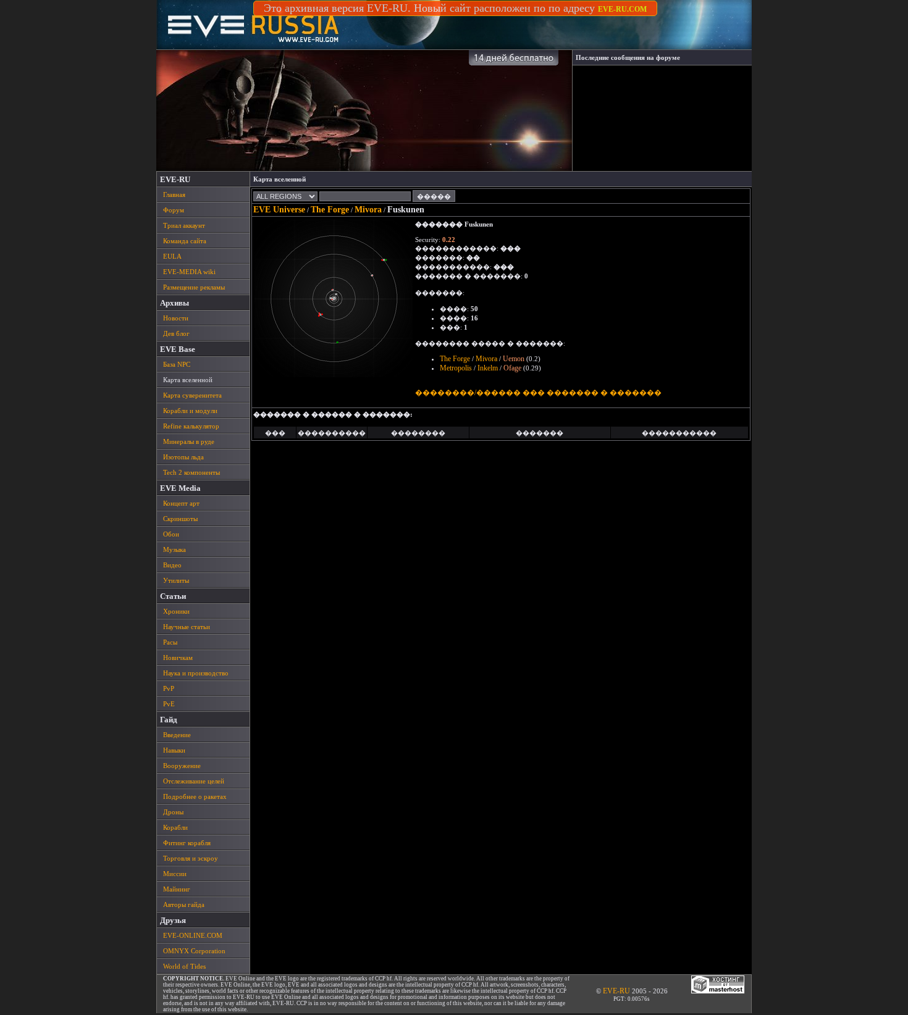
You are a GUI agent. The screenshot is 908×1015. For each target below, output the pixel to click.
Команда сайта (184, 240)
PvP (168, 688)
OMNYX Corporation (194, 950)
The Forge (330, 209)
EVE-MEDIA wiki (189, 271)
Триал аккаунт (184, 225)
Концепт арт (181, 503)
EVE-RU (616, 991)
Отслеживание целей (193, 781)
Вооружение (182, 765)
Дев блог (176, 333)
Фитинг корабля (187, 842)
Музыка (174, 549)
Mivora (368, 209)
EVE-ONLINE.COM (192, 935)
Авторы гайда (183, 904)
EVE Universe (279, 209)
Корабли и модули (190, 410)
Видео (172, 565)
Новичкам (178, 657)
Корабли (175, 827)
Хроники (176, 611)
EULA (172, 256)
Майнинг (176, 889)
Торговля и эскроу (190, 858)
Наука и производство (196, 673)
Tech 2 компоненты (191, 472)
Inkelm (487, 368)
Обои (171, 534)
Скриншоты (180, 518)
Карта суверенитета (192, 395)
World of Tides (184, 966)
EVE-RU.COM (622, 9)
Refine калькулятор (191, 426)
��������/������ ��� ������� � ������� (538, 392)
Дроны (173, 812)
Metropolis (456, 368)
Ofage (512, 368)
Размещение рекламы (194, 287)
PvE (169, 704)
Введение (177, 734)
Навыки (174, 750)
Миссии (175, 873)
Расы (170, 642)
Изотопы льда (183, 457)
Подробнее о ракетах (195, 796)
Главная (174, 194)
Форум (173, 210)
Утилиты (176, 580)
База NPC (176, 364)
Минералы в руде (188, 441)
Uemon (513, 358)
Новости (175, 318)
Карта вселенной (187, 379)
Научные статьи (186, 626)
